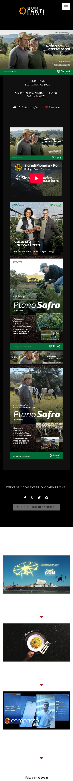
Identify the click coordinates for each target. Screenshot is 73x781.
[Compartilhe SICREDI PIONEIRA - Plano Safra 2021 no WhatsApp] (32, 497)
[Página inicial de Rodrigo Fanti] (32, 11)
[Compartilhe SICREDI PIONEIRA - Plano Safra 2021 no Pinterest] (47, 497)
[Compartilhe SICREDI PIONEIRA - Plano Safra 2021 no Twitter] (39, 497)
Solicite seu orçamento (36, 507)
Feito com (36, 777)
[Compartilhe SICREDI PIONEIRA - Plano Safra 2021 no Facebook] (25, 497)
